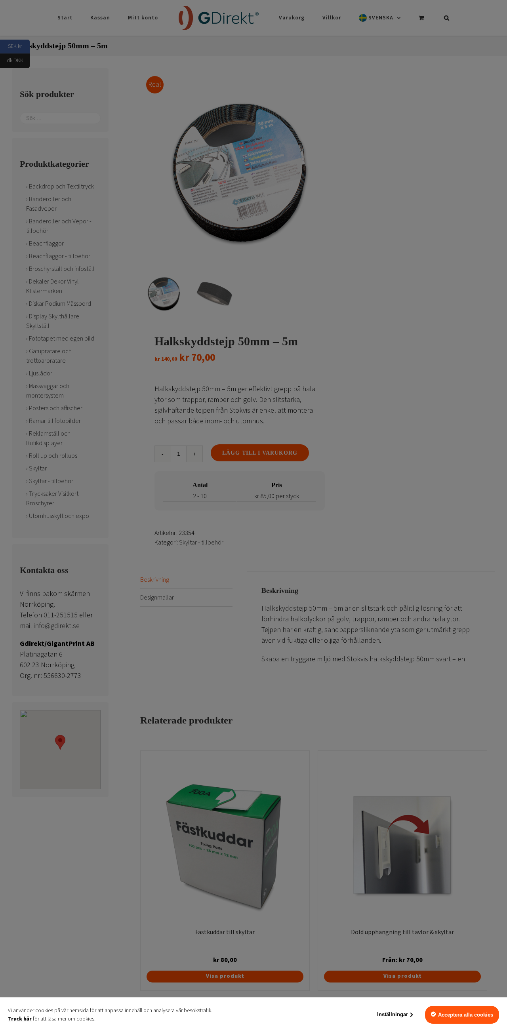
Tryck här (20, 1019)
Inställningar (392, 1014)
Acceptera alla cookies (465, 1015)
